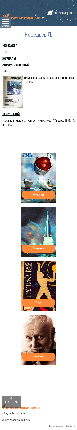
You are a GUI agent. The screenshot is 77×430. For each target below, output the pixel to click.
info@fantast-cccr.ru (64, 13)
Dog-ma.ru (70, 426)
